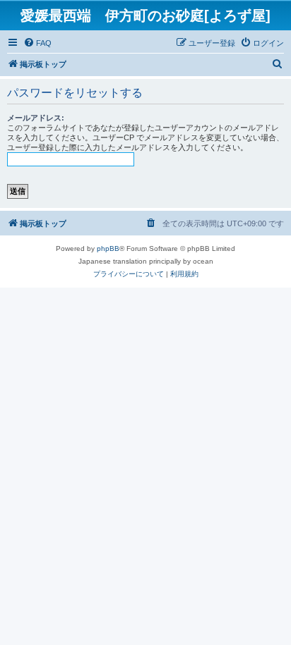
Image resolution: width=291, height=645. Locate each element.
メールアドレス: (35, 117)
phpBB (108, 248)
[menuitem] (37, 43)
